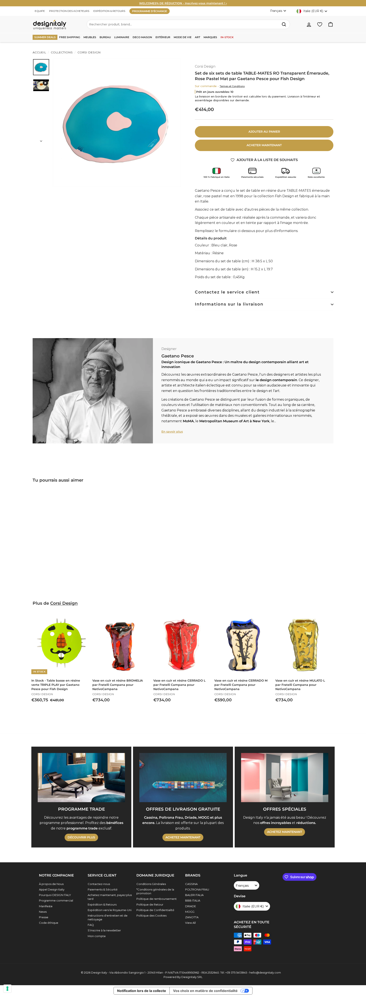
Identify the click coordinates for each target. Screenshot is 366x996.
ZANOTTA (191, 917)
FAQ (91, 925)
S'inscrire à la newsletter (104, 930)
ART (197, 37)
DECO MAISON (142, 37)
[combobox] (188, 24)
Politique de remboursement (156, 898)
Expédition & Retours (102, 904)
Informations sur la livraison (229, 304)
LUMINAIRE (121, 37)
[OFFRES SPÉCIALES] (284, 777)
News (43, 911)
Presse (43, 917)
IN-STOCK (227, 37)
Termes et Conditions (232, 86)
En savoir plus (172, 431)
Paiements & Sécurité (103, 889)
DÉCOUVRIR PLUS (81, 837)
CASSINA (191, 884)
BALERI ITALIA (194, 895)
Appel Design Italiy (51, 889)
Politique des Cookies (151, 915)
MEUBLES (89, 37)
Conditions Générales (151, 884)
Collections (62, 52)
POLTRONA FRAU (197, 889)
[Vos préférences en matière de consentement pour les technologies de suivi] (7, 989)
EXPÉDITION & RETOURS (109, 11)
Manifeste (46, 906)
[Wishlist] (319, 24)
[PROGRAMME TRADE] (81, 777)
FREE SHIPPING (69, 37)
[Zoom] (116, 122)
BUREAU (105, 37)
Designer (169, 349)
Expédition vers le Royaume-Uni (110, 910)
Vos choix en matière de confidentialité (205, 991)
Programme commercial (56, 900)
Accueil (39, 52)
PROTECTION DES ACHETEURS (69, 11)
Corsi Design (89, 52)
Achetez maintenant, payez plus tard (110, 896)
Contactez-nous (99, 884)
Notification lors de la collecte (141, 991)
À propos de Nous (51, 884)
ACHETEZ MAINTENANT (182, 837)
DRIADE (190, 906)
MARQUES (210, 37)
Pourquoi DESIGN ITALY (55, 895)
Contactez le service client (227, 292)
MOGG (189, 911)
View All (190, 922)
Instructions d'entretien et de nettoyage (108, 917)
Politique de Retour (149, 904)
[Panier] (330, 24)
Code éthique (48, 922)
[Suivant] (41, 139)
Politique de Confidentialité (155, 910)
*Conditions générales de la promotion (155, 891)
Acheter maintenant (264, 145)
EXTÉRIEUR (162, 37)
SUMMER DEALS (45, 37)
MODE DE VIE (182, 37)
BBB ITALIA (192, 900)
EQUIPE (40, 11)
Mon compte (97, 936)
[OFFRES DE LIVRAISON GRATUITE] (183, 777)
